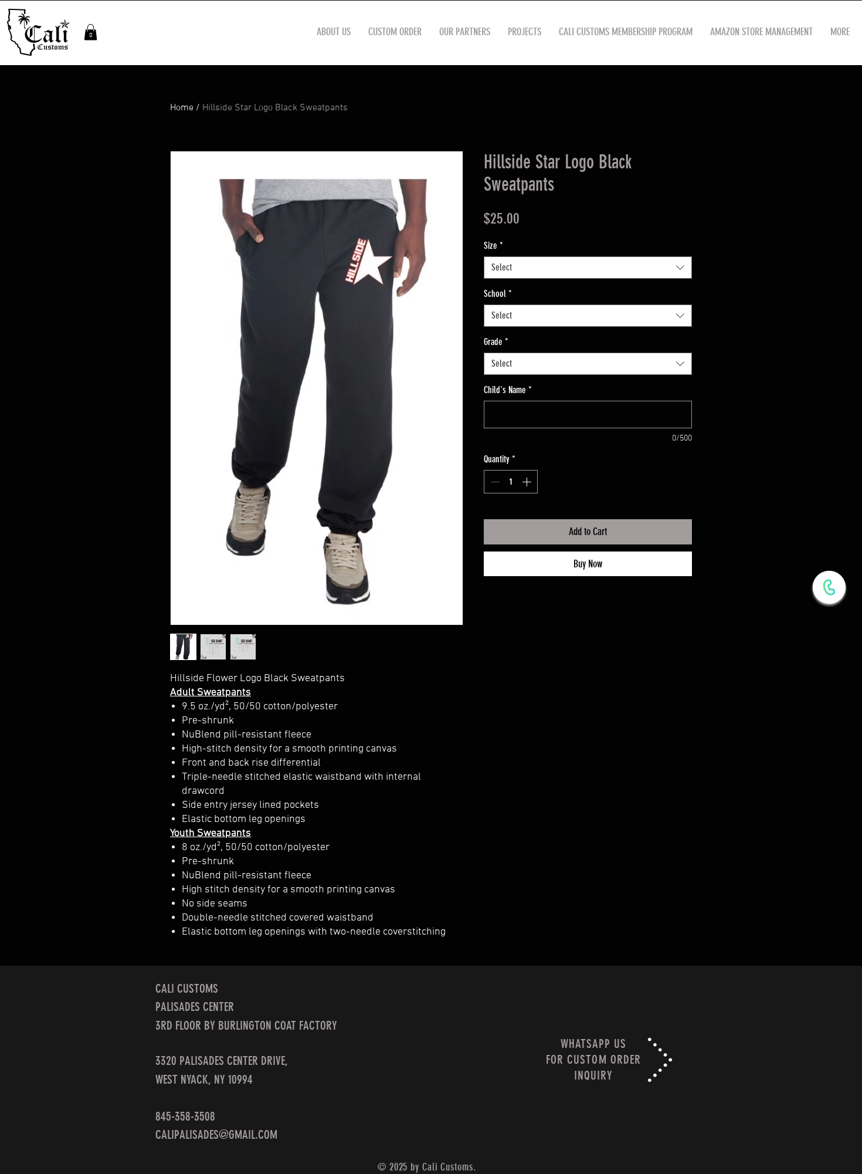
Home (182, 108)
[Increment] (528, 482)
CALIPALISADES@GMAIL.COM (216, 1134)
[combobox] (588, 267)
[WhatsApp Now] (829, 587)
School (498, 293)
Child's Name (508, 389)
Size (493, 245)
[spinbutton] (511, 482)
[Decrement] (494, 482)
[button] (90, 32)
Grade (496, 341)
